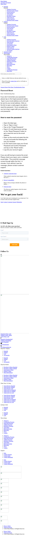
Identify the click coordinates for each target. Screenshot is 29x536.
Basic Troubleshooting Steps (18, 87)
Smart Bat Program (11, 58)
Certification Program (12, 57)
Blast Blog (9, 65)
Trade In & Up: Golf (9, 392)
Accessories (10, 14)
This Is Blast (7, 53)
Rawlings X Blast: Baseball (10, 367)
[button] (14, 220)
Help (9, 87)
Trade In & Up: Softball (9, 391)
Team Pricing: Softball (9, 387)
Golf (5, 36)
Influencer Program (11, 61)
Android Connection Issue (10, 173)
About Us (9, 56)
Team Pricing (10, 13)
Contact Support (8, 454)
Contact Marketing (8, 457)
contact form (14, 81)
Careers (9, 68)
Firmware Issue (7, 186)
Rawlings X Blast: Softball (10, 368)
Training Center (7, 52)
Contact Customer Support (9, 202)
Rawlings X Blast (11, 16)
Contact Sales (7, 456)
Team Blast (9, 63)
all (5, 344)
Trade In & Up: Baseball (10, 390)
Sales (2, 202)
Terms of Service (8, 527)
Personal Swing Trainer (12, 10)
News (8, 67)
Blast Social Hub (11, 64)
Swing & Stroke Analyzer (13, 41)
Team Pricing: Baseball (9, 386)
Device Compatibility (9, 180)
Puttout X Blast (10, 46)
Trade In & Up (10, 17)
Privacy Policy (7, 526)
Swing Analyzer (11, 12)
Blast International (8, 372)
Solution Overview (11, 9)
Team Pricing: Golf (8, 388)
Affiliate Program (11, 60)
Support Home (4, 87)
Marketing (19, 202)
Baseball (6, 6)
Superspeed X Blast (11, 45)
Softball (6, 21)
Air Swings (9, 50)
